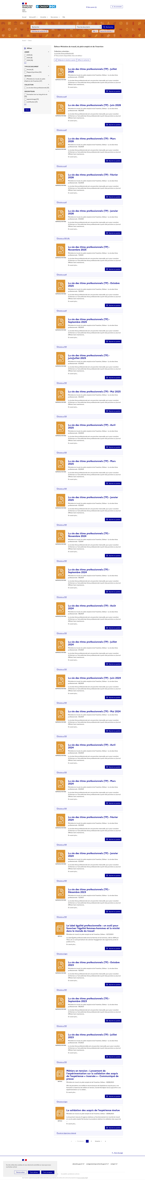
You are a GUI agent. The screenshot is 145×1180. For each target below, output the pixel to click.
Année (27, 52)
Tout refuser (34, 1172)
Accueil (24, 17)
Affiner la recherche (83, 60)
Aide (94, 31)
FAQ (64, 17)
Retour (30, 40)
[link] (71, 1141)
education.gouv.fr (77, 1164)
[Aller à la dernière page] (105, 1141)
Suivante (97, 1141)
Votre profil (32, 17)
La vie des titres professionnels (64, 53)
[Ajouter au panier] (107, 91)
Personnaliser (20, 1172)
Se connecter (118, 7)
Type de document (31, 67)
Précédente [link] (80, 1141)
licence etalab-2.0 (81, 1178)
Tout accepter (47, 1172)
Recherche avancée (106, 31)
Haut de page (118, 1153)
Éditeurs (28, 76)
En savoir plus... (73, 87)
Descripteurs (30, 91)
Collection (29, 85)
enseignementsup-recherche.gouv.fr (96, 1164)
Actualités (43, 17)
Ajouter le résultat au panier (68, 60)
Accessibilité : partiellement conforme (70, 1174)
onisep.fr (113, 1164)
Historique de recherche (39, 31)
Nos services (54, 17)
